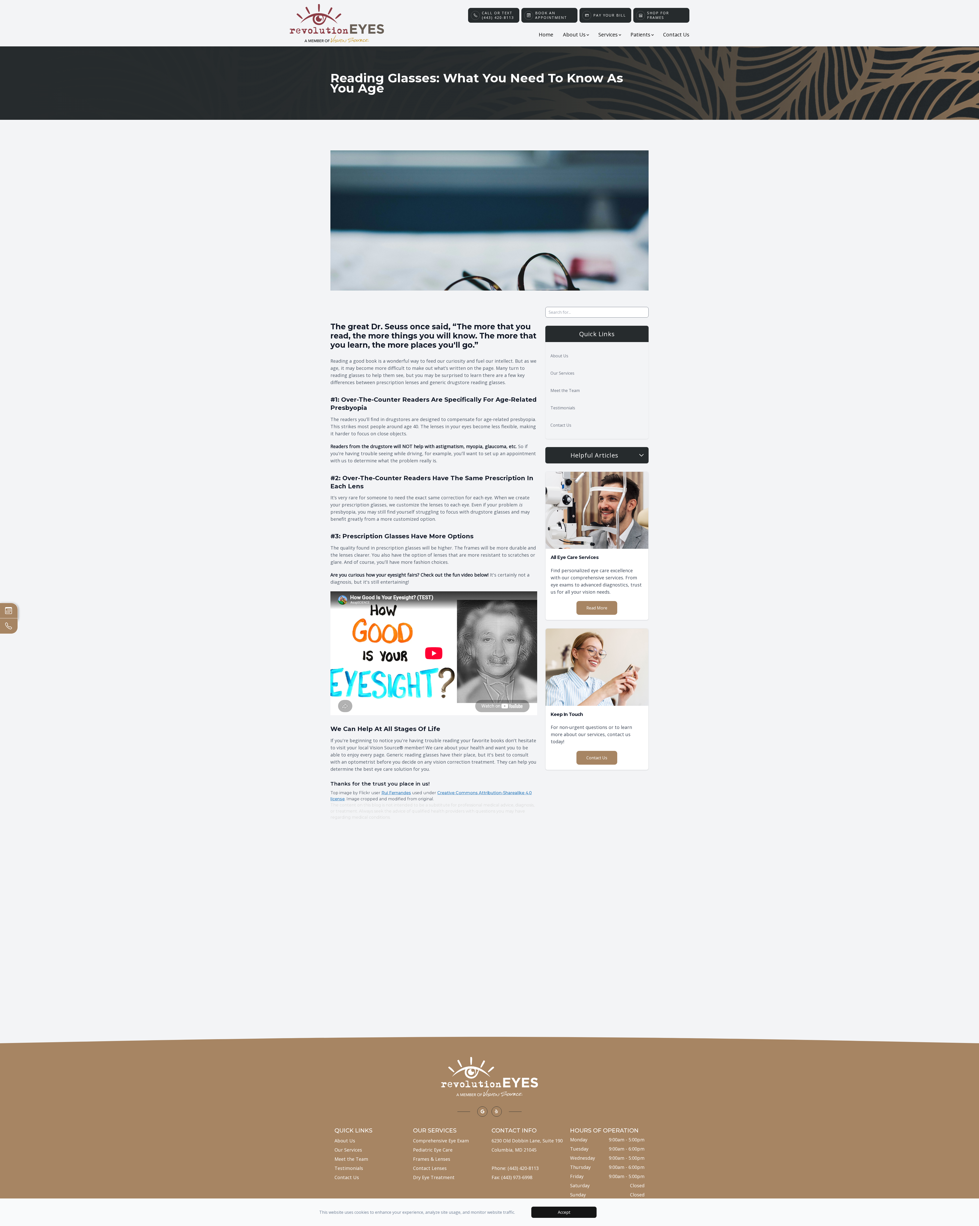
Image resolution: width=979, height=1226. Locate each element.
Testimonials (562, 408)
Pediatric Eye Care (433, 1150)
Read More (596, 608)
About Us (559, 356)
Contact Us (676, 34)
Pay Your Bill (609, 15)
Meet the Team (565, 390)
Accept (564, 1212)
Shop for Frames (658, 15)
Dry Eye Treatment (434, 1177)
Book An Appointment (551, 15)
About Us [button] (574, 34)
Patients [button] (640, 34)
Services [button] (608, 34)
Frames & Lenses (431, 1159)
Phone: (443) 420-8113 (515, 1168)
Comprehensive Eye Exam (441, 1141)
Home (546, 34)
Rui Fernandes (396, 792)
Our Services (562, 373)
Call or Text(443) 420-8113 (498, 15)
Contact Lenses (430, 1168)
